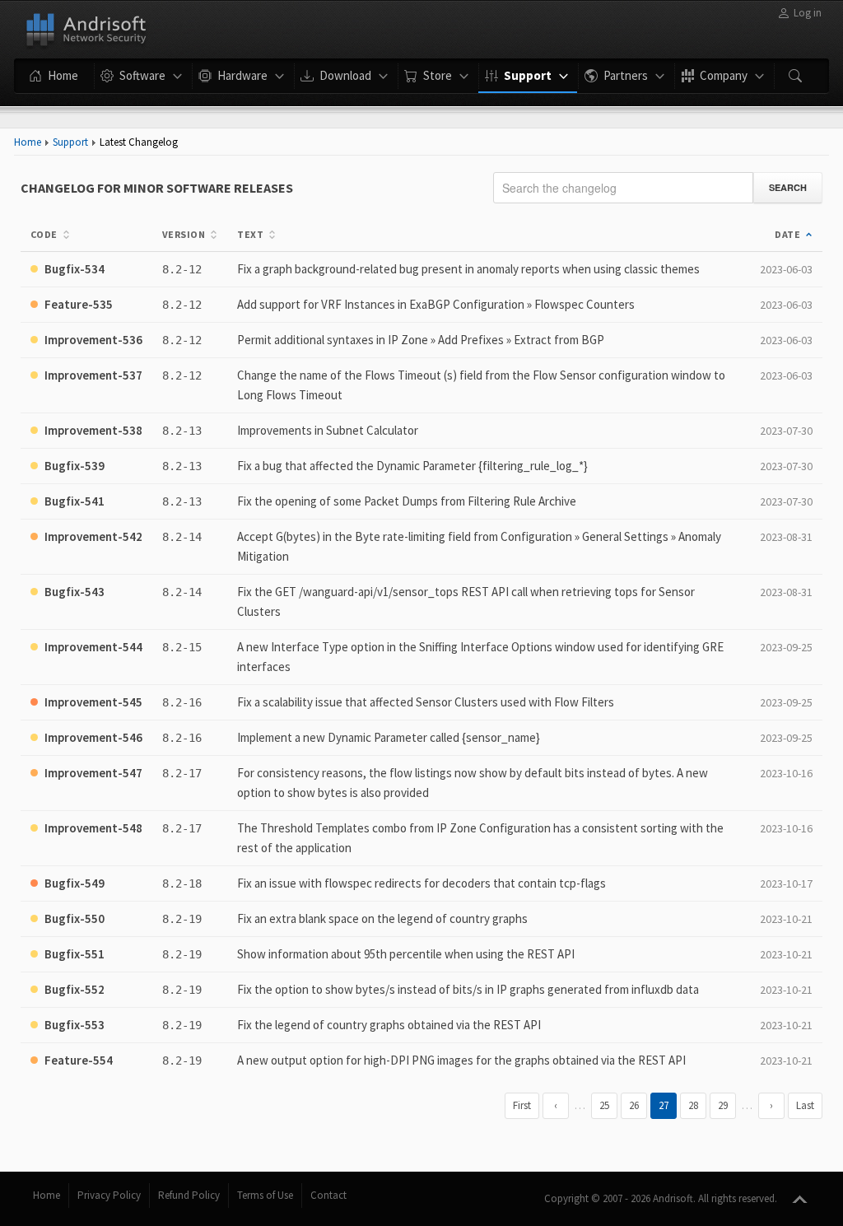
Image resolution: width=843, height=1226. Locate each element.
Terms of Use (265, 1195)
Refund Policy (189, 1195)
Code (44, 234)
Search (788, 187)
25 (604, 1105)
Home (27, 142)
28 (693, 1105)
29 (723, 1105)
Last (805, 1105)
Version (183, 234)
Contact (328, 1195)
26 (634, 1105)
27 (663, 1105)
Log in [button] (808, 13)
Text (250, 234)
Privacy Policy (109, 1195)
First (522, 1105)
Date (787, 234)
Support (70, 142)
